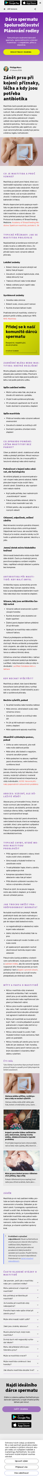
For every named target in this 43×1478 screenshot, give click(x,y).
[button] (21, 1282)
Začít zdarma (26, 1409)
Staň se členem (21, 351)
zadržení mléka (11, 964)
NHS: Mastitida (9, 319)
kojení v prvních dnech (28, 970)
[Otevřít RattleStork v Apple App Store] (29, 3)
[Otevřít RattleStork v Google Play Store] (12, 3)
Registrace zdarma (24, 52)
